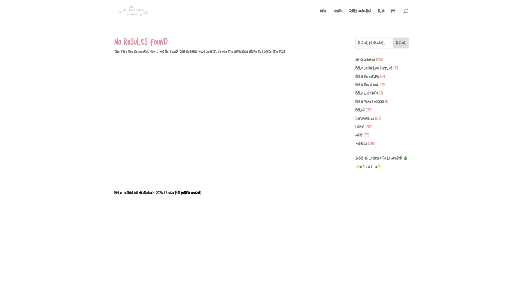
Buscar (401, 43)
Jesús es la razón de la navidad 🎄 (381, 158)
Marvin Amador (191, 193)
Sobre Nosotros (360, 11)
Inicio (323, 11)
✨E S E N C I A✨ (368, 167)
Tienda (337, 11)
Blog (381, 11)
